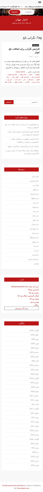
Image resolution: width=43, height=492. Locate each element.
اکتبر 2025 (35, 361)
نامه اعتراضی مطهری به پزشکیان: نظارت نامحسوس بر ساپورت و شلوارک (25, 140)
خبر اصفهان (35, 198)
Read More (20, 72)
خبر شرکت (35, 224)
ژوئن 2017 (35, 417)
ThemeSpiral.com (23, 488)
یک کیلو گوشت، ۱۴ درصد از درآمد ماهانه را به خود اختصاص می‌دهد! (22, 126)
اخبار (30, 74)
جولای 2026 (35, 335)
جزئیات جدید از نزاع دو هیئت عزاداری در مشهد (23, 146)
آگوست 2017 (34, 409)
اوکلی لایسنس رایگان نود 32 (28, 296)
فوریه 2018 (35, 387)
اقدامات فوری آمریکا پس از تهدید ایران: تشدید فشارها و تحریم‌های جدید (23, 133)
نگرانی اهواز (18, 82)
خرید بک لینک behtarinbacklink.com (25, 287)
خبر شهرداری (34, 229)
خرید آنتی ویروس (21, 308)
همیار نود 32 (34, 299)
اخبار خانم (35, 176)
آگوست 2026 (34, 330)
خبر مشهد (35, 242)
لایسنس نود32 (33, 290)
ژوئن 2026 (35, 339)
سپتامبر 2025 (34, 365)
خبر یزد (36, 250)
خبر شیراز (35, 233)
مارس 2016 (35, 461)
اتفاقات (37, 74)
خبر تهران (35, 207)
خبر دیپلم (36, 220)
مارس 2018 (35, 383)
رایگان (36, 305)
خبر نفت (36, 246)
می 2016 (35, 452)
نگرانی (27, 82)
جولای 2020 (35, 374)
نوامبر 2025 (35, 356)
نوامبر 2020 (35, 370)
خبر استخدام (34, 194)
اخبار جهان (21, 20)
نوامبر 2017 (35, 400)
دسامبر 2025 (34, 352)
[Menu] (39, 2)
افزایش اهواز (12, 74)
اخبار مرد (36, 185)
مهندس (36, 263)
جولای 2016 (35, 443)
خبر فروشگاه (34, 237)
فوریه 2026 (35, 343)
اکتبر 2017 (35, 404)
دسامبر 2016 (34, 430)
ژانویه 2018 (35, 391)
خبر (24, 79)
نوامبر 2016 (35, 435)
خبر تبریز (36, 203)
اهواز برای (15, 77)
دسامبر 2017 (34, 396)
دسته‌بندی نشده (33, 259)
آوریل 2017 (35, 422)
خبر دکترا (36, 216)
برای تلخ (31, 79)
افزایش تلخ (25, 77)
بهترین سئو (35, 302)
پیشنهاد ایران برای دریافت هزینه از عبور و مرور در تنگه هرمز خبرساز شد (22, 152)
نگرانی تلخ (8, 82)
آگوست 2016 (34, 439)
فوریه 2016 (35, 465)
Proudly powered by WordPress (13, 485)
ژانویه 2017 (35, 426)
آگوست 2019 (34, 378)
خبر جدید (35, 45)
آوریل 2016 (35, 456)
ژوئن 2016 (35, 448)
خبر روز (9, 79)
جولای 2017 (35, 413)
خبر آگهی (36, 190)
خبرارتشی (35, 255)
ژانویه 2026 (35, 348)
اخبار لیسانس (34, 181)
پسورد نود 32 (34, 293)
